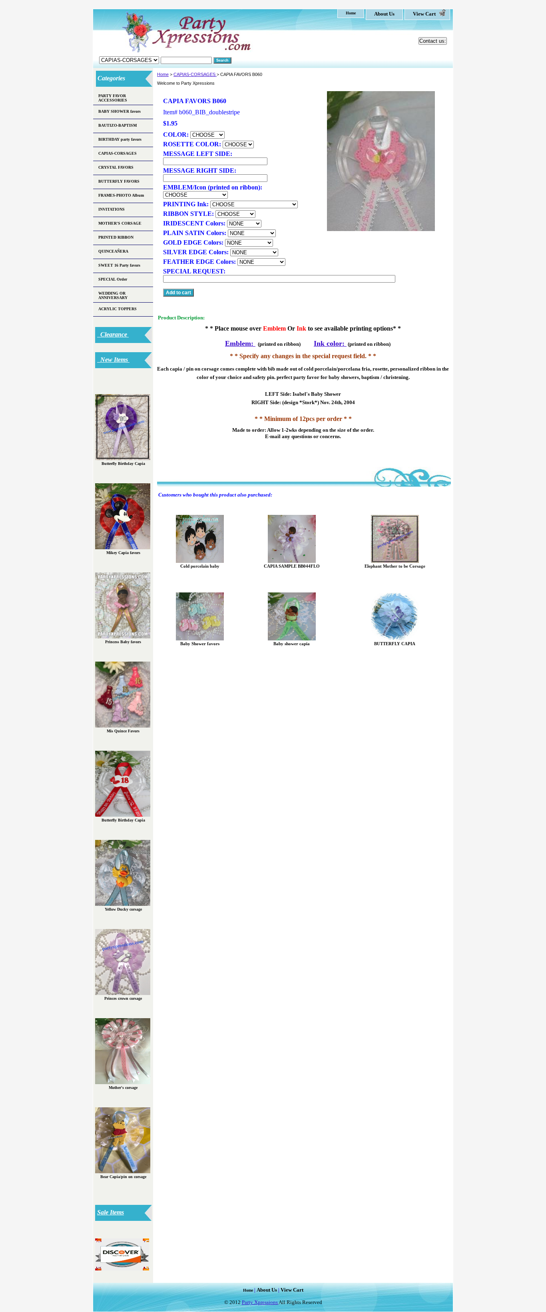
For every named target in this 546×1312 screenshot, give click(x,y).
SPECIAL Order (112, 279)
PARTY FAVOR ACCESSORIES (112, 98)
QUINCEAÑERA (113, 251)
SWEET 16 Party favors (119, 265)
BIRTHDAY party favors (119, 139)
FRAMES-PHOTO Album (121, 195)
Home (163, 74)
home (351, 13)
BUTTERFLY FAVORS (118, 181)
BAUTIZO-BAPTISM (117, 125)
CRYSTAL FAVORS (116, 167)
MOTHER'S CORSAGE (119, 223)
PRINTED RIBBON (116, 237)
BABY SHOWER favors (119, 111)
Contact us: (432, 41)
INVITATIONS (111, 209)
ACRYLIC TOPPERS (117, 309)
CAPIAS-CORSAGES (195, 74)
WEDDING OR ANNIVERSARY (113, 295)
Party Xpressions (260, 1302)
